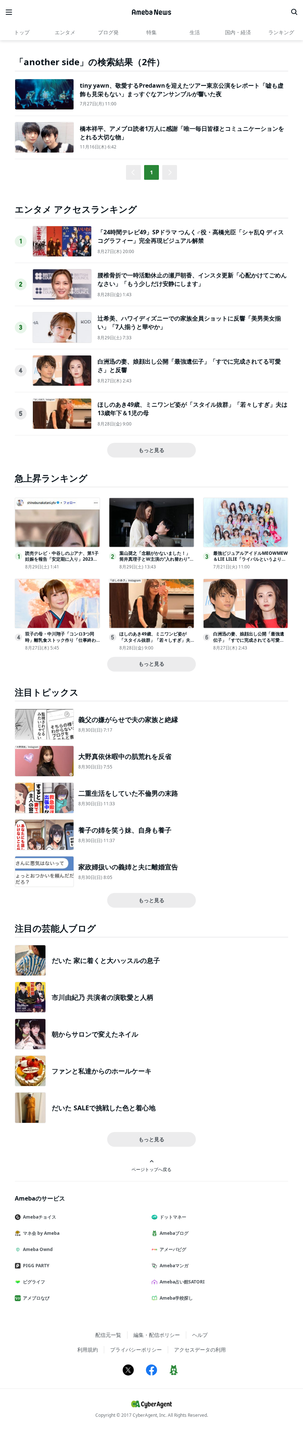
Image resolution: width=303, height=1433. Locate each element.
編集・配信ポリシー (156, 1334)
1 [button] (151, 172)
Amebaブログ (174, 1233)
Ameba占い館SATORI (182, 1282)
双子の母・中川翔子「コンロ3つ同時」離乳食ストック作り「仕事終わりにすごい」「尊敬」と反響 (60, 640)
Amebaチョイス (39, 1217)
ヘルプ (200, 1334)
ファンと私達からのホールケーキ (102, 1070)
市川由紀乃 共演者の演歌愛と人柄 (102, 997)
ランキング (281, 32)
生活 (195, 32)
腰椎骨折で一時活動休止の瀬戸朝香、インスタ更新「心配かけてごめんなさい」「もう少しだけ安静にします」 (192, 279)
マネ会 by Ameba (41, 1233)
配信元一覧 (108, 1334)
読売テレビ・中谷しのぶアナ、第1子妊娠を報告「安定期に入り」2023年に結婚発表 (62, 559)
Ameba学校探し (176, 1298)
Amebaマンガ (174, 1265)
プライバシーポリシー (136, 1349)
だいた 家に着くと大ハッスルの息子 (106, 960)
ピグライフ (34, 1282)
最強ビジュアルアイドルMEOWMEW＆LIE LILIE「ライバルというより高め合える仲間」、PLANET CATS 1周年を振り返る (250, 562)
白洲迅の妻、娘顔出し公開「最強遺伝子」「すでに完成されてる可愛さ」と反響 (248, 640)
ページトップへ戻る (151, 1169)
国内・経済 (238, 32)
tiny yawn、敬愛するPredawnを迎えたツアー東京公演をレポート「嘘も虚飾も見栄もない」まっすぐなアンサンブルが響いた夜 (181, 89)
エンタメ (65, 32)
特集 (151, 32)
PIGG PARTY (36, 1265)
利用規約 (87, 1349)
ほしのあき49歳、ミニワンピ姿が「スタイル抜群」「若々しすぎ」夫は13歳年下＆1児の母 (154, 640)
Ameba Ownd (38, 1249)
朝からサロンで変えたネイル (95, 1034)
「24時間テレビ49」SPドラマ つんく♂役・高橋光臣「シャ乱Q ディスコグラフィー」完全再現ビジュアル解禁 (191, 236)
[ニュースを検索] (294, 12)
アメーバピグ (173, 1249)
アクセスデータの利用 (200, 1349)
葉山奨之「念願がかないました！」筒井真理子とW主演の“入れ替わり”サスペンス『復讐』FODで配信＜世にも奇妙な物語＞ (156, 562)
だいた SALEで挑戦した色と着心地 (104, 1107)
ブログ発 (108, 32)
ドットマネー (173, 1217)
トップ (22, 32)
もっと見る (151, 449)
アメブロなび (36, 1298)
